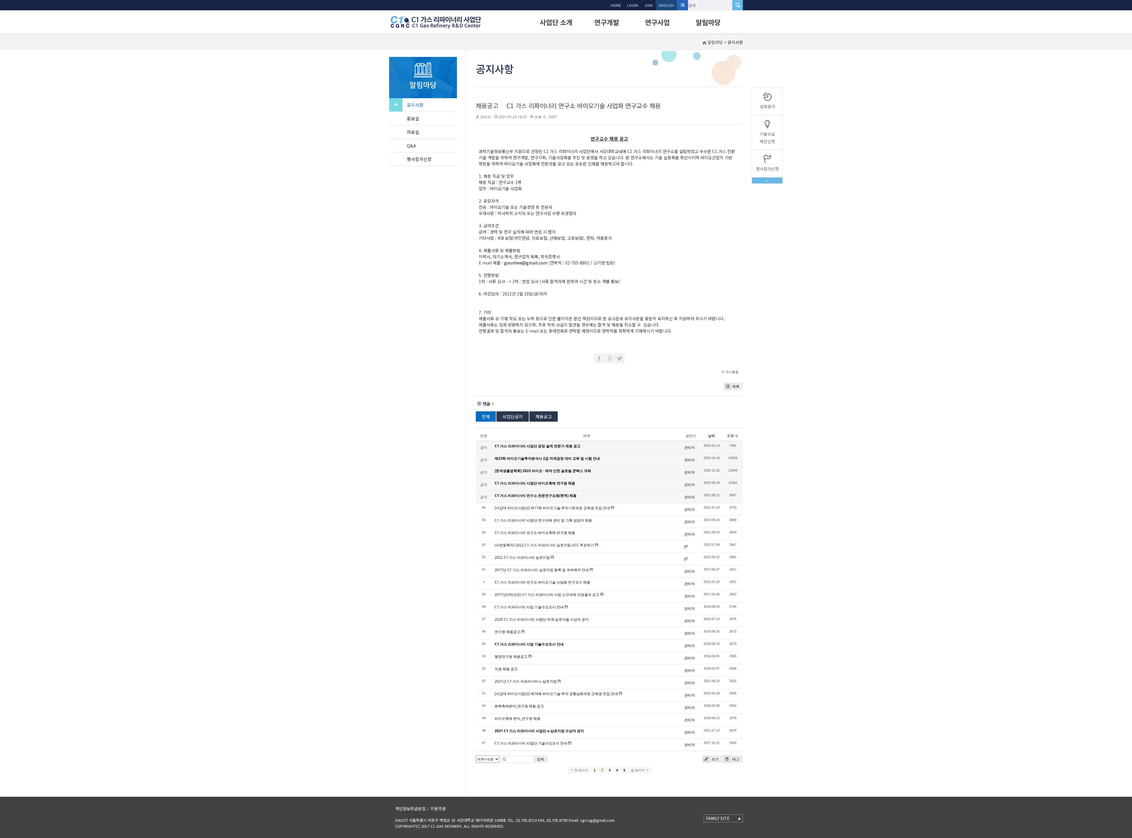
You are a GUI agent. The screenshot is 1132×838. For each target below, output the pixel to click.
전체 (486, 416)
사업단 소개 (556, 22)
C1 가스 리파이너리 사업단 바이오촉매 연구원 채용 (535, 483)
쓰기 (715, 759)
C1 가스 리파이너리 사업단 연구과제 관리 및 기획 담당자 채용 (543, 520)
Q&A (411, 145)
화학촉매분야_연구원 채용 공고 (519, 706)
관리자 (485, 116)
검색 (540, 759)
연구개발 (606, 22)
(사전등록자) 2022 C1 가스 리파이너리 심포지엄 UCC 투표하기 (544, 545)
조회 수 (732, 435)
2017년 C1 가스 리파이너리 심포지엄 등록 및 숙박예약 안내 (542, 569)
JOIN (648, 5)
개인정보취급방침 (410, 808)
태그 (735, 759)
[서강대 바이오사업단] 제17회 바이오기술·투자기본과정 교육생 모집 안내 (552, 507)
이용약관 (438, 808)
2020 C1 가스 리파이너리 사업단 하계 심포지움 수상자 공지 (542, 619)
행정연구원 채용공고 (511, 656)
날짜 (711, 435)
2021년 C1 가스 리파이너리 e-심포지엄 (526, 681)
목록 (735, 386)
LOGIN (632, 5)
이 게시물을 (729, 371)
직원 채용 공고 (506, 668)
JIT (686, 546)
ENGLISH (666, 5)
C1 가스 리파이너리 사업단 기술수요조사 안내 (531, 743)
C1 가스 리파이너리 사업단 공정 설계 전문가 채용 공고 (537, 445)
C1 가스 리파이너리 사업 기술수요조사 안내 (529, 606)
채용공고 (487, 105)
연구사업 (657, 22)
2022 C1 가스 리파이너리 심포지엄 (522, 557)
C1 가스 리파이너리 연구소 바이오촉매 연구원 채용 (535, 532)
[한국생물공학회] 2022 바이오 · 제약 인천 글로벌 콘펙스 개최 (543, 470)
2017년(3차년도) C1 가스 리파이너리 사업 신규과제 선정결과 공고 (547, 594)
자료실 (413, 132)
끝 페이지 (638, 770)
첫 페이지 (580, 770)
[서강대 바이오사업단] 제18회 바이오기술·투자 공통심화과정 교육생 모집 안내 (556, 693)
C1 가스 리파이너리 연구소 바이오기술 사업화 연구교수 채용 (583, 105)
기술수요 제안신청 (767, 137)
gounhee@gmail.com (525, 263)
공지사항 (415, 105)
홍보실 (413, 118)
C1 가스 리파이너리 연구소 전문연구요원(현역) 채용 (536, 495)
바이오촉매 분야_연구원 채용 (517, 718)
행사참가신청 (419, 159)
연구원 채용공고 (507, 631)
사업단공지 (512, 416)
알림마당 (708, 22)
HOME (616, 5)
